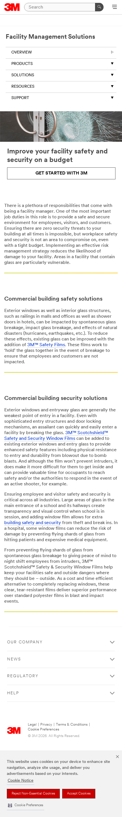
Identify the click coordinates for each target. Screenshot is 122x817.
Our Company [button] (25, 642)
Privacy (46, 724)
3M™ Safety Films (46, 345)
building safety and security (32, 523)
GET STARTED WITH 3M (61, 173)
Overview (21, 52)
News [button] (14, 659)
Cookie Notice (20, 781)
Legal (32, 724)
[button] (25, 805)
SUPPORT (20, 98)
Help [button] (13, 693)
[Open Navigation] (114, 7)
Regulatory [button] (23, 676)
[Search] (99, 7)
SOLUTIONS (22, 75)
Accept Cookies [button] (79, 793)
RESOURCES (22, 87)
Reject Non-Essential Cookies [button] (33, 793)
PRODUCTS (22, 64)
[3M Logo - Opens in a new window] (12, 7)
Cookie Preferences (43, 729)
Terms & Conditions (72, 724)
